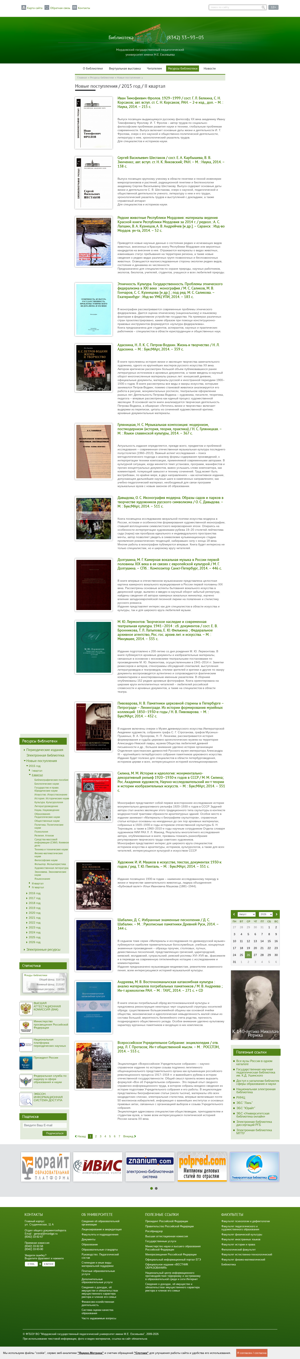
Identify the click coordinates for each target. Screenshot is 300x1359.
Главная (82, 77)
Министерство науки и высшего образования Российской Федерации (173, 1248)
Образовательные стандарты (100, 1249)
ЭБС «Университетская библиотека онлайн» (252, 1115)
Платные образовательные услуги (98, 1272)
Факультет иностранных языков (240, 1239)
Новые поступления (128, 77)
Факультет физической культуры (241, 1234)
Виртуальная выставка (125, 69)
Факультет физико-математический (243, 1259)
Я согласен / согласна (252, 1353)
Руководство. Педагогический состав (100, 1256)
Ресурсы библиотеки (183, 69)
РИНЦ (240, 1097)
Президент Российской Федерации (166, 1221)
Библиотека (228, 1264)
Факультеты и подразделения (100, 1234)
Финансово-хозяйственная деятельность (98, 1303)
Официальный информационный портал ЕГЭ (173, 1259)
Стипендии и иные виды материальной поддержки (97, 1264)
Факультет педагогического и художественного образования (240, 1228)
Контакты (84, 8)
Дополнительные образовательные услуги (97, 1281)
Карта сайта (34, 8)
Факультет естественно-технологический (246, 1254)
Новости (210, 69)
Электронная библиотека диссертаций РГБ (254, 1123)
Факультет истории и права (238, 1244)
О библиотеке (93, 69)
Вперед (128, 1136)
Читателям (154, 69)
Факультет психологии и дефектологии (245, 1221)
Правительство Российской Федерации (169, 1226)
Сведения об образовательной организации (100, 1223)
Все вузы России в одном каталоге (254, 1062)
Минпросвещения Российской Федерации (171, 1254)
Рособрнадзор (154, 1231)
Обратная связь (60, 8)
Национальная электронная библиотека (256, 1090)
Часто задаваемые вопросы (99, 1318)
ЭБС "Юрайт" (245, 1108)
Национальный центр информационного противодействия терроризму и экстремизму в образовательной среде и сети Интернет (173, 1276)
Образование (90, 1244)
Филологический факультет (238, 1249)
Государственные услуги (160, 1241)
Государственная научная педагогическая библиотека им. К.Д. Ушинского (255, 1072)
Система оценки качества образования (97, 1311)
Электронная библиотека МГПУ (254, 1131)
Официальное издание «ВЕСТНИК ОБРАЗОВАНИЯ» (166, 1266)
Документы (88, 1239)
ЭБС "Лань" (244, 1102)
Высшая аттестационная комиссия (166, 1236)
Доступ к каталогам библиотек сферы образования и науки (257, 1082)
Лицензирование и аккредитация (102, 1229)
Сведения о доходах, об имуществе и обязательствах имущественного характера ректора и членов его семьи (100, 1292)
